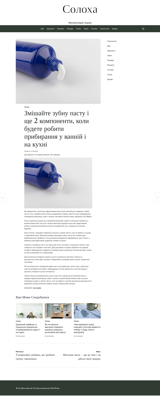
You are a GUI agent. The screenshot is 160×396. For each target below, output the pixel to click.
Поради (70, 29)
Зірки (86, 29)
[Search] (143, 29)
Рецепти (60, 29)
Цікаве (114, 29)
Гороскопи (104, 29)
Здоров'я (111, 51)
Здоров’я (50, 29)
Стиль (78, 29)
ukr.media (37, 288)
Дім (42, 29)
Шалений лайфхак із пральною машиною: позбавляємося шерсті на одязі (28, 328)
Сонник (94, 29)
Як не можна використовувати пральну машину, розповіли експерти (55, 328)
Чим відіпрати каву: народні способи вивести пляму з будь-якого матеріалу (87, 328)
